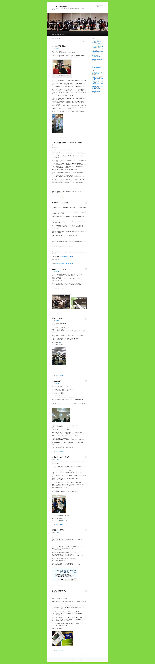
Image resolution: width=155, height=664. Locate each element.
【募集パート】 (55, 252)
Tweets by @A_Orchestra (96, 67)
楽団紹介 (58, 32)
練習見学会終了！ (58, 530)
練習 (66, 136)
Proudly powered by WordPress (77, 659)
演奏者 (68, 32)
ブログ (78, 32)
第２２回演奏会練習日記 (96, 56)
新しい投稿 (85, 41)
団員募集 (73, 32)
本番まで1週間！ (58, 318)
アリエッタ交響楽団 (61, 6)
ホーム (53, 32)
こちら (54, 192)
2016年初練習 (57, 381)
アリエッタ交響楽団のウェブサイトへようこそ (60, 34)
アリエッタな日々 (59, 136)
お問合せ (82, 32)
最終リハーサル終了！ (60, 269)
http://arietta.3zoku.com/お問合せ (66, 256)
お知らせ (63, 136)
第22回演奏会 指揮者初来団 (97, 59)
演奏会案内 (63, 32)
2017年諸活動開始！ (59, 46)
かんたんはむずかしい (60, 591)
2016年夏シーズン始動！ (61, 203)
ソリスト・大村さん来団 (61, 457)
